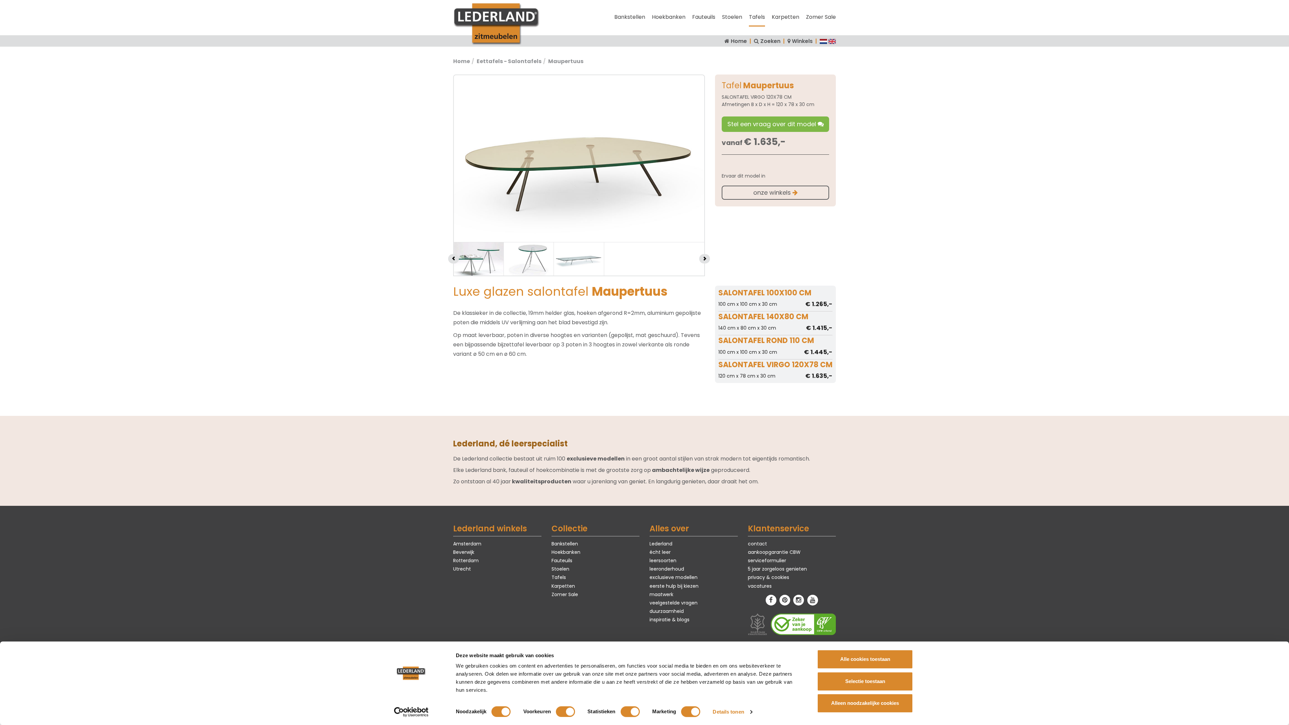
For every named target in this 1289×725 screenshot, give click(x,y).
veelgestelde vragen (674, 602)
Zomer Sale (821, 17)
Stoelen (732, 17)
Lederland (661, 543)
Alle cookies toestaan (865, 659)
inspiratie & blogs (669, 619)
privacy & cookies (768, 577)
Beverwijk (463, 552)
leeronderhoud (667, 569)
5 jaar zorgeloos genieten (777, 569)
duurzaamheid (667, 611)
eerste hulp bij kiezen (674, 586)
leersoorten (663, 560)
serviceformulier (767, 560)
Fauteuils (703, 17)
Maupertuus (565, 61)
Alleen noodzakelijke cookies (865, 703)
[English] (832, 41)
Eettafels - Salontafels (509, 61)
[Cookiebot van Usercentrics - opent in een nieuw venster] (411, 712)
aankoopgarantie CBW (774, 552)
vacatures (760, 586)
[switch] (565, 711)
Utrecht (462, 569)
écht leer (660, 552)
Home (739, 41)
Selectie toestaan (865, 681)
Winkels (802, 41)
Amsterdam (467, 543)
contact (757, 543)
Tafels (757, 17)
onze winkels (773, 192)
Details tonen (728, 712)
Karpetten (785, 17)
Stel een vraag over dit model (772, 124)
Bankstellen (629, 17)
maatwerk (661, 594)
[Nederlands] (823, 41)
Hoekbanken (668, 17)
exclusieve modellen (674, 577)
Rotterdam (466, 560)
